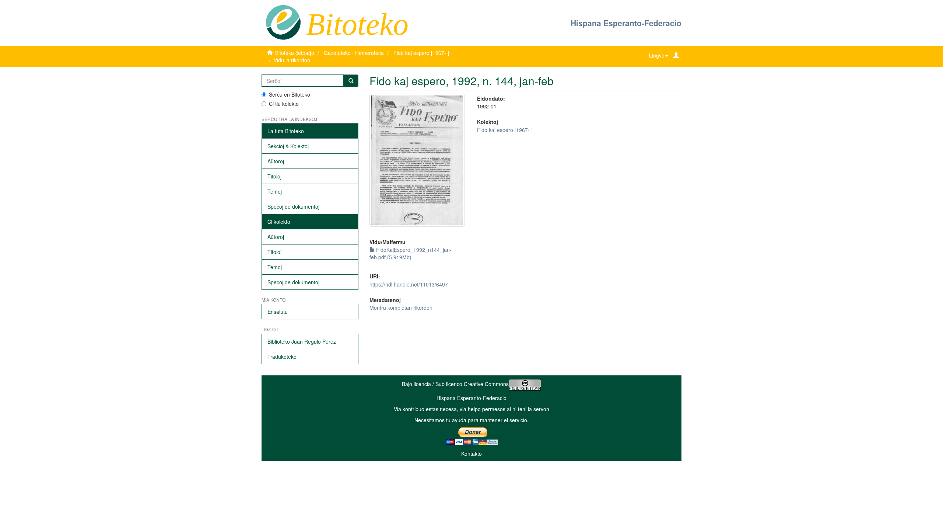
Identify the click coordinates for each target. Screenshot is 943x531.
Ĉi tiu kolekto (284, 103)
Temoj (274, 191)
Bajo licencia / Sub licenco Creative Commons (455, 384)
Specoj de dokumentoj (293, 206)
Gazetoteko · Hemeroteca (354, 52)
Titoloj (274, 176)
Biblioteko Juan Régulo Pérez (301, 341)
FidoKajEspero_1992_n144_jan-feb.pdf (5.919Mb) (410, 253)
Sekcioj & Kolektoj (288, 146)
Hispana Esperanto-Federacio (626, 22)
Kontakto (471, 453)
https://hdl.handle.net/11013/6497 (408, 284)
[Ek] (351, 80)
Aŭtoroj (275, 161)
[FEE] (283, 21)
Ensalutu (277, 311)
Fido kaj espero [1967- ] (421, 52)
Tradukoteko (282, 356)
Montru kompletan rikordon (400, 307)
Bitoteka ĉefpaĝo (294, 52)
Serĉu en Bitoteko (289, 94)
